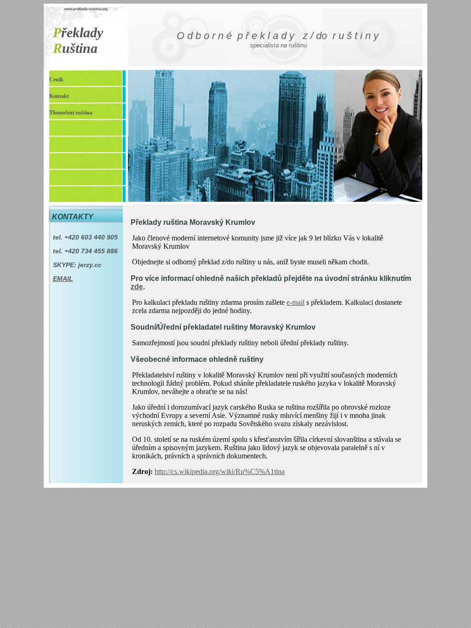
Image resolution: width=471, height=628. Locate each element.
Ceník (56, 79)
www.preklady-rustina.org (86, 9)
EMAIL (63, 278)
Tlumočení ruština (70, 112)
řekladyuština (78, 40)
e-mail (295, 302)
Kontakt (59, 96)
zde (137, 287)
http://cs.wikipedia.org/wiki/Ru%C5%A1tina (220, 471)
